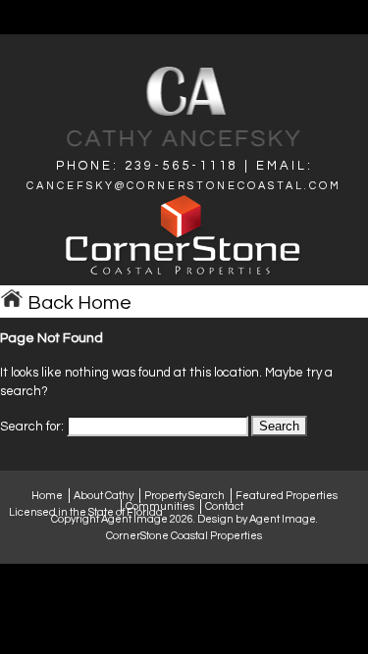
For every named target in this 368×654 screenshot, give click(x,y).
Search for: (32, 426)
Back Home (77, 303)
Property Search (184, 495)
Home (47, 495)
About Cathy (103, 495)
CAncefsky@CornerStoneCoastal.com (184, 185)
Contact (224, 506)
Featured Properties (287, 495)
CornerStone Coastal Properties (184, 535)
